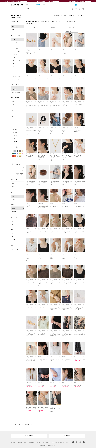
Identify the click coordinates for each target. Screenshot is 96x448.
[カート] (83, 9)
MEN (13, 29)
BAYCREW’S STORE (20, 4)
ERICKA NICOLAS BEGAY (41, 49)
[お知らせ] (79, 9)
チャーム (14, 66)
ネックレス (15, 42)
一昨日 (13, 239)
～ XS (13, 104)
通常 (13, 183)
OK (21, 158)
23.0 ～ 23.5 (14, 123)
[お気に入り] (76, 9)
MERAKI (51, 203)
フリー (13, 101)
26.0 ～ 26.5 (14, 132)
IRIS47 (63, 382)
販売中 (13, 208)
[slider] (13, 168)
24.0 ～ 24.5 (14, 126)
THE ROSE (40, 382)
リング (14, 45)
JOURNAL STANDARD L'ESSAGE (16, 88)
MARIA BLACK (40, 203)
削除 (18, 158)
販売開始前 (14, 211)
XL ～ (13, 116)
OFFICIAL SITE (80, 15)
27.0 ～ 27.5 (14, 135)
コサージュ (15, 69)
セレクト (14, 224)
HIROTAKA (40, 356)
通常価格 (53, 27)
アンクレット (15, 63)
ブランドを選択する (16, 92)
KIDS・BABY (14, 141)
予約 (13, 186)
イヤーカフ (15, 57)
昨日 (13, 236)
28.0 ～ (13, 138)
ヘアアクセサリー (16, 73)
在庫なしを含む (15, 249)
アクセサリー (14, 39)
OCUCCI (27, 203)
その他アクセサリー (17, 76)
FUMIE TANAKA (29, 382)
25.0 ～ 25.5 (14, 129)
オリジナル (14, 221)
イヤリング (15, 54)
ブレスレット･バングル (17, 60)
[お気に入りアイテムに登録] (36, 48)
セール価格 (71, 27)
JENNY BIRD (76, 127)
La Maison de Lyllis (41, 127)
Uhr (74, 356)
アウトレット (14, 199)
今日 (13, 233)
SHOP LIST (71, 15)
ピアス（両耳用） (16, 48)
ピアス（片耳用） (16, 51)
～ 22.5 (13, 119)
